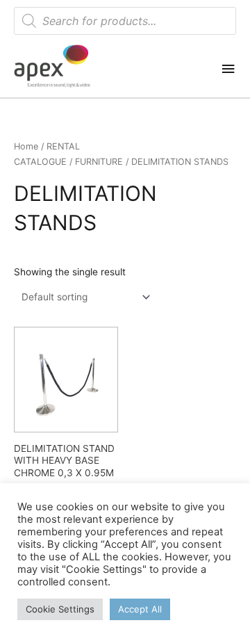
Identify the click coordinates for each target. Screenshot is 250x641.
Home (26, 146)
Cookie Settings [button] (60, 609)
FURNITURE (99, 161)
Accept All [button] (140, 609)
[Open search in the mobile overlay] (125, 21)
